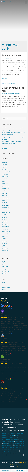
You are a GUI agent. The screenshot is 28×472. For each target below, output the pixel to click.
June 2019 (4, 241)
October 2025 (5, 174)
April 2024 (4, 195)
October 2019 (5, 234)
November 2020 (6, 210)
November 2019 (6, 231)
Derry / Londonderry (20, 441)
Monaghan (16, 451)
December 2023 (6, 198)
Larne (14, 447)
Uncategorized (5, 269)
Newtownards (18, 453)
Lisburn (10, 449)
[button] (26, 2)
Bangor (11, 437)
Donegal (5, 443)
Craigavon (11, 441)
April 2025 (4, 181)
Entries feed (5, 285)
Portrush (15, 455)
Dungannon (10, 445)
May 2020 (4, 219)
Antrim (4, 433)
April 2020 (4, 222)
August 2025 (5, 176)
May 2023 (4, 202)
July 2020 (4, 214)
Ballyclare (11, 435)
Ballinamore (5, 435)
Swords (4, 457)
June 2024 (4, 191)
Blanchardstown (6, 439)
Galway (22, 445)
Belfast (15, 437)
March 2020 (5, 224)
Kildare (10, 447)
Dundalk (4, 445)
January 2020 (5, 226)
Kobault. (16, 466)
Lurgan (4, 451)
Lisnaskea (15, 449)
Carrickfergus (14, 439)
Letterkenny (19, 447)
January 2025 (5, 188)
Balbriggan (20, 433)
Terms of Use (23, 462)
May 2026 (4, 167)
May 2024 (4, 193)
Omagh (4, 455)
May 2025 (4, 179)
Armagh (8, 433)
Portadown (9, 455)
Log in (3, 282)
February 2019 (5, 250)
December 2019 (6, 229)
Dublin (22, 443)
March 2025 (5, 183)
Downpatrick (11, 443)
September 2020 (6, 212)
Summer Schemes (11, 55)
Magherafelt (10, 451)
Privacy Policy (14, 464)
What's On (4, 273)
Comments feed (6, 287)
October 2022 (5, 207)
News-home (11, 93)
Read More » (5, 78)
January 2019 (5, 253)
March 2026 (5, 169)
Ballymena (17, 435)
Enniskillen (16, 445)
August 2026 (5, 162)
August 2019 (5, 236)
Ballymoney (5, 437)
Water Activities (5, 271)
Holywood (4, 447)
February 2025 (5, 186)
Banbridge (13, 433)
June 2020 (4, 217)
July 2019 (4, 238)
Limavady (4, 449)
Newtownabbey (6, 453)
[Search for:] (14, 118)
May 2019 (4, 243)
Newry (12, 453)
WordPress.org (5, 289)
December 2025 (6, 171)
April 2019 (4, 245)
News (3, 58)
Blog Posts (4, 93)
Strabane (20, 455)
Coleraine (21, 439)
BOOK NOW (5, 470)
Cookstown (5, 441)
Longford (21, 449)
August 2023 (5, 200)
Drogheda (17, 443)
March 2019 (5, 248)
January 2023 (5, 205)
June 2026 (4, 164)
